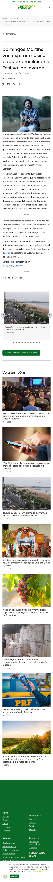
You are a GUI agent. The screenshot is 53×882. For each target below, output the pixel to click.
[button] (13, 343)
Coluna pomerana (11, 850)
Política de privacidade (34, 842)
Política (6, 827)
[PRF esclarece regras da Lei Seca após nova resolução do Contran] (26, 696)
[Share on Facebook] (3, 84)
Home (5, 812)
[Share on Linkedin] (8, 84)
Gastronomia (8, 843)
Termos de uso (36, 838)
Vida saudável (9, 846)
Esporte (33, 819)
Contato (33, 847)
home (4, 18)
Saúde (5, 823)
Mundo (32, 829)
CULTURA (12, 18)
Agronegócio (35, 815)
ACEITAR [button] (14, 876)
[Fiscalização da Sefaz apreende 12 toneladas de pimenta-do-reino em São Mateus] (26, 648)
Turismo (6, 830)
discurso (6, 253)
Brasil (31, 826)
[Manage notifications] (5, 877)
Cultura (32, 822)
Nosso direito (8, 853)
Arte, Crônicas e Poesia (13, 857)
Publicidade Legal (37, 854)
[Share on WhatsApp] (20, 84)
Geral (5, 820)
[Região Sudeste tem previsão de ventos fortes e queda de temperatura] (26, 500)
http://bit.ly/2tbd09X (12, 266)
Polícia (5, 816)
